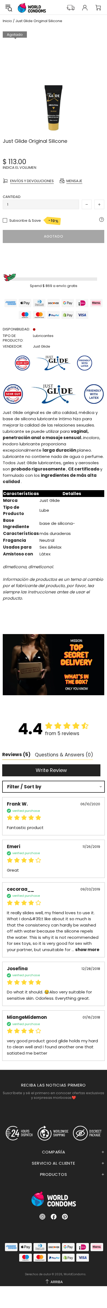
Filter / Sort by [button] (24, 787)
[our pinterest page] (65, 1217)
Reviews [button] (16, 754)
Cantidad (12, 196)
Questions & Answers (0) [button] (64, 754)
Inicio (7, 21)
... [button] (85, 950)
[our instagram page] (42, 1217)
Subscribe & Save (34, 221)
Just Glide (41, 346)
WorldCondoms (32, 8)
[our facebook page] (54, 1217)
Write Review (51, 770)
